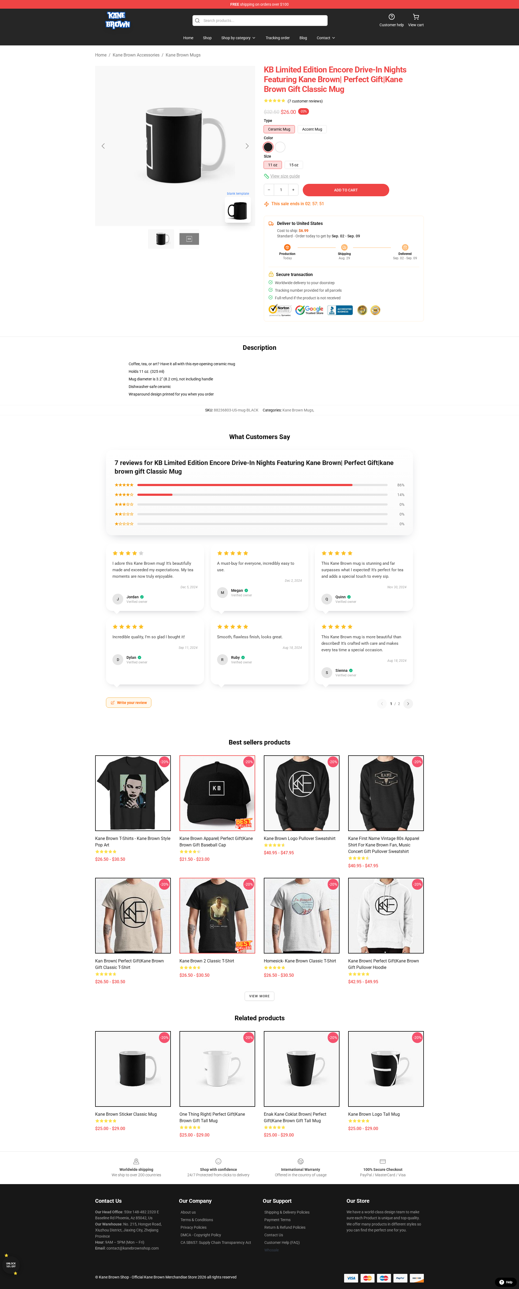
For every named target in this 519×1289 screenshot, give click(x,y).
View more (259, 996)
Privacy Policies (194, 1227)
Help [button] (509, 1282)
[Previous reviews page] (382, 704)
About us (188, 1212)
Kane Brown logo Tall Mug (374, 1114)
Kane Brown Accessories (136, 55)
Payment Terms (277, 1220)
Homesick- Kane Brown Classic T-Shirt (300, 961)
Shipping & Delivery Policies (287, 1212)
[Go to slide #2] (189, 239)
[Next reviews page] (408, 704)
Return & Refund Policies (284, 1227)
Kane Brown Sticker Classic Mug (126, 1114)
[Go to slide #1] (161, 239)
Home (101, 55)
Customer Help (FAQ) (282, 1242)
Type (268, 120)
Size (267, 156)
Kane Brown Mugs (183, 55)
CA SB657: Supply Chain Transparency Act (216, 1242)
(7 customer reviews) (305, 101)
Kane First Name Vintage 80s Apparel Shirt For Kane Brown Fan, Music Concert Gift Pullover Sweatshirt (383, 845)
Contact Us (273, 1235)
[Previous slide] (103, 146)
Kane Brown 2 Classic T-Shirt (206, 961)
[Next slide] (246, 146)
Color (268, 138)
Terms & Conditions (197, 1220)
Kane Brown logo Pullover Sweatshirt (299, 838)
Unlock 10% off (11, 1265)
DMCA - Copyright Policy (201, 1235)
